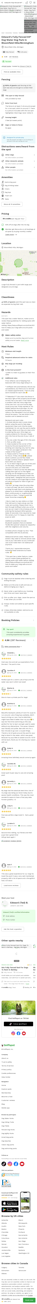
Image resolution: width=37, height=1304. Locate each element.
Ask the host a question (13, 929)
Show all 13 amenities (12, 204)
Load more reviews (11, 885)
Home (4, 1085)
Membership (6, 1093)
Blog (3, 1104)
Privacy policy (6, 1069)
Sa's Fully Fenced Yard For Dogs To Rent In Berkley (15, 968)
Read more (25, 340)
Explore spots (6, 1089)
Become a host (7, 1096)
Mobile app (6, 1108)
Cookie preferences (9, 1073)
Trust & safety (7, 1062)
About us (5, 1058)
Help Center (6, 1077)
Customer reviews (8, 1100)
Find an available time (12, 72)
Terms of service (8, 1066)
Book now (29, 1300)
